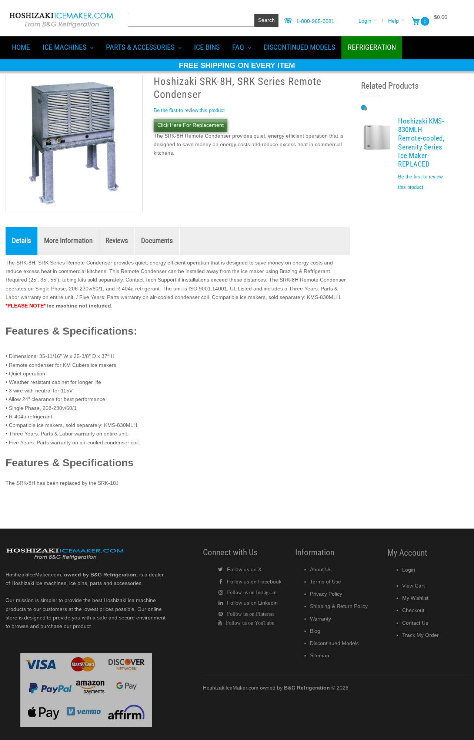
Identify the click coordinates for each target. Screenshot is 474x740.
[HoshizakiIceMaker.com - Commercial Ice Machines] (61, 11)
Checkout (413, 610)
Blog (315, 631)
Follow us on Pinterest (250, 613)
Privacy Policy (326, 594)
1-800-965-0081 (315, 21)
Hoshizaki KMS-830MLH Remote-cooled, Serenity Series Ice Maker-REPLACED (421, 143)
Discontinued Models (334, 643)
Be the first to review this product (189, 110)
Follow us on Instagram (252, 592)
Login (364, 21)
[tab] (22, 241)
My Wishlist (415, 598)
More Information (68, 241)
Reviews (117, 241)
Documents (157, 241)
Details (21, 241)
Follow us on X (244, 569)
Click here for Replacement (190, 125)
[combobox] (191, 20)
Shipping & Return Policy (339, 606)
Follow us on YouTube (250, 622)
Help (393, 21)
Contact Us (415, 623)
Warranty (320, 619)
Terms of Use (325, 582)
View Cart (413, 586)
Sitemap (319, 655)
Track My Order (420, 635)
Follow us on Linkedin (252, 603)
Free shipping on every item (237, 65)
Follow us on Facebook (254, 582)
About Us (320, 569)
